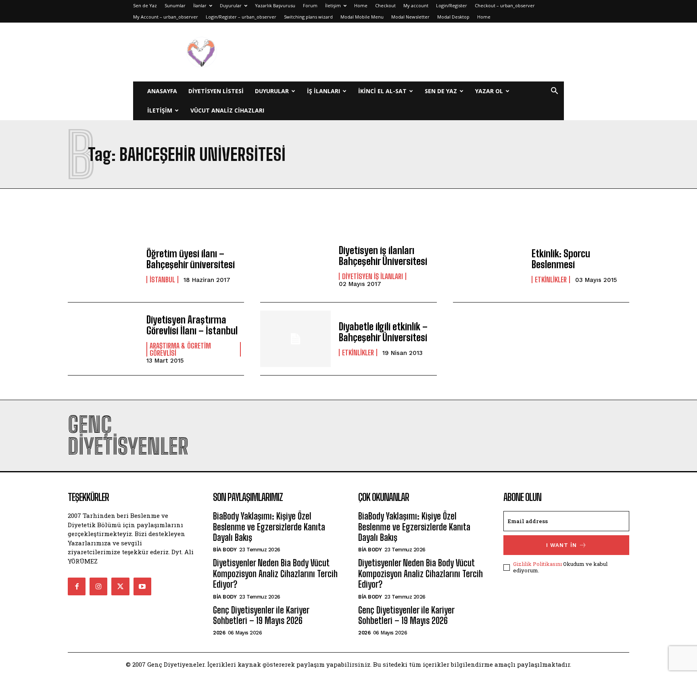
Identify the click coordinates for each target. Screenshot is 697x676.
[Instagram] (98, 586)
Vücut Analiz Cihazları (227, 110)
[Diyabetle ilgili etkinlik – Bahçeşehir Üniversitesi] (295, 339)
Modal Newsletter (410, 17)
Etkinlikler (551, 279)
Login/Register (451, 5)
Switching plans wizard (308, 17)
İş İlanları (323, 91)
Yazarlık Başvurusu (275, 5)
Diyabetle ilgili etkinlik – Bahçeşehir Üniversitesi (383, 332)
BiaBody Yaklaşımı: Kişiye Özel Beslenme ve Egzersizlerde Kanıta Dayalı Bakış (269, 527)
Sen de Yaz (145, 5)
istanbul (162, 279)
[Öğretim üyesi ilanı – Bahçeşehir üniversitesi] (103, 266)
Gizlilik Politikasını (537, 564)
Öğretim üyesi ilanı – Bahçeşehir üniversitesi (190, 259)
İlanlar (200, 5)
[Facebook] (77, 586)
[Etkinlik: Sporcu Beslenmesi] (488, 266)
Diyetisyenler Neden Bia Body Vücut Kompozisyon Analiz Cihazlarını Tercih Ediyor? (275, 573)
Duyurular (231, 5)
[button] (554, 92)
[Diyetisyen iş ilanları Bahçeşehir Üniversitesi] (295, 266)
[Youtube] (142, 586)
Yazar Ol (489, 91)
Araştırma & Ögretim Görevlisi (180, 349)
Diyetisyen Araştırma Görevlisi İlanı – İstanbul (192, 325)
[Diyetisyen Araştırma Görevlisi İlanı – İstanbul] (103, 339)
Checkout (385, 5)
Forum (310, 5)
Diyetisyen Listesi (216, 91)
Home (360, 5)
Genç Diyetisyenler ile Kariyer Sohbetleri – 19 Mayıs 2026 (261, 615)
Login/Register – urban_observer (241, 17)
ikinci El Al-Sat (382, 91)
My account (415, 5)
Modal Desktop (453, 17)
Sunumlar (175, 5)
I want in (561, 545)
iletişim (159, 110)
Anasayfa (162, 91)
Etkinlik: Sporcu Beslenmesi (561, 259)
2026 (219, 633)
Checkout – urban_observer (505, 5)
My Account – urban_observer (165, 17)
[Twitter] (120, 586)
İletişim (333, 5)
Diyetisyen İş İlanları (372, 276)
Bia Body (224, 550)
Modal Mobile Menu (362, 17)
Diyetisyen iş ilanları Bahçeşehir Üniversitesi (383, 255)
